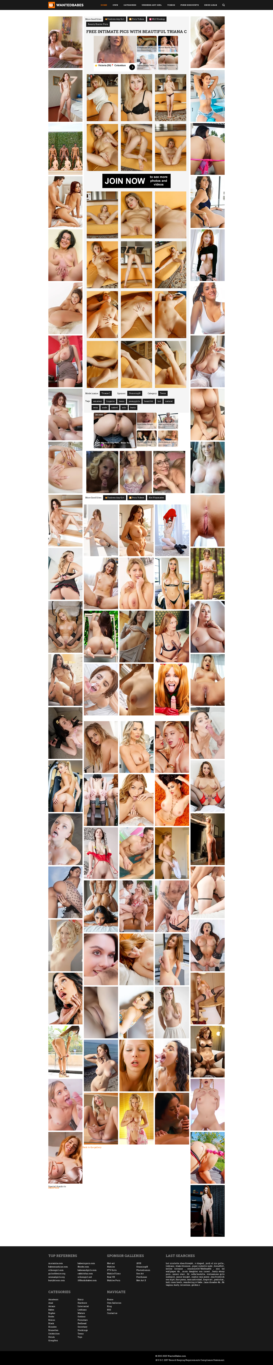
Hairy (80, 1299)
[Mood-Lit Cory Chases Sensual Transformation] (208, 467)
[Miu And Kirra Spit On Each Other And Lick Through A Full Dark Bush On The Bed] (101, 959)
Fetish (51, 1337)
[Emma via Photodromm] (101, 1065)
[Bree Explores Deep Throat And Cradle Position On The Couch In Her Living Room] (172, 906)
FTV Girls (112, 1270)
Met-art (111, 1263)
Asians (51, 1306)
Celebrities (54, 1333)
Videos (171, 5)
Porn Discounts (189, 5)
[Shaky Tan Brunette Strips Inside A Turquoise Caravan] (208, 96)
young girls (134, 401)
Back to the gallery (91, 1147)
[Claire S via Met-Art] (65, 1158)
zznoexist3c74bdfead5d (199, 1268)
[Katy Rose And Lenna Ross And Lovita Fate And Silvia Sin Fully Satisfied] (101, 800)
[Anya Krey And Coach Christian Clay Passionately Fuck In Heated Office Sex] (65, 680)
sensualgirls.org (56, 1277)
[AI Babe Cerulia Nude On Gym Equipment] (65, 786)
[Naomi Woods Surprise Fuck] (172, 1065)
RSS (109, 1309)
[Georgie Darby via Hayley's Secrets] (208, 414)
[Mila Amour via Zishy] (172, 853)
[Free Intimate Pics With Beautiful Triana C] (102, 97)
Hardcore (82, 1303)
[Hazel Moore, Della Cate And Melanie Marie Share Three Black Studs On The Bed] (65, 149)
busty (133, 407)
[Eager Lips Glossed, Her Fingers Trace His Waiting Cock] (65, 733)
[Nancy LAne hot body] (136, 1118)
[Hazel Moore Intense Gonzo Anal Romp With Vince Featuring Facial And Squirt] (208, 892)
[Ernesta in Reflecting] (101, 853)
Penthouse (141, 1277)
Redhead (82, 1323)
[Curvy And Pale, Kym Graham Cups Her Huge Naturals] (208, 627)
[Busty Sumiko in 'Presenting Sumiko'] (101, 636)
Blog (109, 1306)
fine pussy (181, 1279)
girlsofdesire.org (56, 1273)
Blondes (52, 1326)
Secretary (82, 1326)
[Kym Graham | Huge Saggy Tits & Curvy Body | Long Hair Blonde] (208, 361)
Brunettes (53, 1330)
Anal (50, 1303)
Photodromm (143, 1270)
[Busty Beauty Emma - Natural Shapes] (101, 530)
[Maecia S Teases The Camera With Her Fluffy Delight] (136, 959)
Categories (130, 5)
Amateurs (53, 1299)
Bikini (51, 1320)
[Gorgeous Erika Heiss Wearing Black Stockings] (208, 998)
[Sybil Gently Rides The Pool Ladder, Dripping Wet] (136, 853)
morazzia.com (55, 1263)
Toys (80, 1337)
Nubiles (111, 1266)
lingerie (110, 401)
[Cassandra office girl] (65, 361)
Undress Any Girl (152, 5)
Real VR (111, 1277)
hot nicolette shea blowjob (179, 1263)
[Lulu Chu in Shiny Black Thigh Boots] (65, 467)
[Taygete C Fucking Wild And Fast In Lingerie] (65, 255)
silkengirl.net (85, 1277)
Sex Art (140, 1273)
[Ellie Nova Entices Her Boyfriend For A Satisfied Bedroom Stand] (208, 733)
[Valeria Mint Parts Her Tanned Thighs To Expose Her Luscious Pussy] (208, 574)
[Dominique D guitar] (208, 308)
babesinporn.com (86, 1263)
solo (124, 407)
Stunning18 (134, 393)
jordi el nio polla (214, 1263)
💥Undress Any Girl (114, 19)
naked (114, 407)
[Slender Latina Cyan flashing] (65, 1051)
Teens (163, 393)
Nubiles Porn (113, 1280)
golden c (196, 1285)
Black (51, 1323)
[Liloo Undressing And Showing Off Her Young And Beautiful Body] (65, 892)
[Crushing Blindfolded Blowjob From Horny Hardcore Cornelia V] (136, 1065)
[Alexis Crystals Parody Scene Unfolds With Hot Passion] (172, 689)
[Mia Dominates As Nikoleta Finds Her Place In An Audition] (172, 747)
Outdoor (82, 1316)
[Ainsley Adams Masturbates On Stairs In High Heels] (65, 520)
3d (188, 1274)
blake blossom (183, 1266)
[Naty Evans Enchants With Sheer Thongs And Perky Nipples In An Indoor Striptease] (101, 1012)
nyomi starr (178, 1274)
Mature (81, 1313)
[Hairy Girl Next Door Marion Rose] (101, 583)
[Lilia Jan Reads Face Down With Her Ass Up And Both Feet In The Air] (65, 96)
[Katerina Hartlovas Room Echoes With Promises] (136, 583)
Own (115, 5)
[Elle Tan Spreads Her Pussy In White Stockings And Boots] (172, 530)
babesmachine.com (58, 1266)
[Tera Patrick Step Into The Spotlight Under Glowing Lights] (172, 800)
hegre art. (208, 1279)
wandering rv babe (192, 1282)
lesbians (170, 1266)
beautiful (148, 401)
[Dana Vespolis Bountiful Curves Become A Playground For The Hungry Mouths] (172, 1118)
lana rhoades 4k (212, 1282)
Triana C (106, 393)
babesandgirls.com (87, 1270)
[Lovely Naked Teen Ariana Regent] (65, 574)
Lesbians (82, 1309)
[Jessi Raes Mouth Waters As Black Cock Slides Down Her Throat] (172, 636)
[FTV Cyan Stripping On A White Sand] (208, 202)
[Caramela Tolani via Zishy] (136, 689)
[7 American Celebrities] (101, 906)
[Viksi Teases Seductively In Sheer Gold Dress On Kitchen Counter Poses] (208, 520)
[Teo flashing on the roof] (172, 959)
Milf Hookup (158, 19)
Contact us (112, 1313)
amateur (97, 401)
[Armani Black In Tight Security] (208, 945)
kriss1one (185, 1285)
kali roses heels (174, 1282)
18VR (138, 1263)
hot (159, 401)
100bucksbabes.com (87, 1280)
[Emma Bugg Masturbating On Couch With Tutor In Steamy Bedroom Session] (65, 1105)
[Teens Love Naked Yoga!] (65, 308)
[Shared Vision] (208, 1051)
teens (121, 401)
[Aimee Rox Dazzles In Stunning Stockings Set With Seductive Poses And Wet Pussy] (65, 627)
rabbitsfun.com (85, 1273)
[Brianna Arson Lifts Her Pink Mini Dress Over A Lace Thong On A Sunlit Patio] (208, 149)
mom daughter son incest (196, 1271)
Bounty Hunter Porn (98, 24)
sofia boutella (198, 1274)
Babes (51, 1309)
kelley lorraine (174, 1268)
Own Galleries (114, 1303)
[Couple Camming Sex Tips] (65, 202)
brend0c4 (219, 1266)
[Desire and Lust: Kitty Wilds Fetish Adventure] (101, 747)
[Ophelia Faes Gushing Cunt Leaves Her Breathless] (136, 800)
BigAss (51, 1313)
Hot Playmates (156, 497)
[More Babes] (65, 414)
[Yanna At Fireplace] (208, 839)
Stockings (83, 1330)
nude (104, 407)
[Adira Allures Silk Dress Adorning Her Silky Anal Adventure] (136, 1012)
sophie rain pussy (200, 1276)
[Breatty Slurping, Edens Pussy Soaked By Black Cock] (65, 998)
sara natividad (194, 1279)
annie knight (183, 1276)
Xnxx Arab (210, 5)
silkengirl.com (56, 1270)
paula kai (219, 1279)
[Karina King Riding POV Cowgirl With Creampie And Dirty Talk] (208, 680)
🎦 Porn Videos (136, 19)
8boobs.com (83, 1266)
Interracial (83, 1306)
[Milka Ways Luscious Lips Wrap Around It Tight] (208, 1105)
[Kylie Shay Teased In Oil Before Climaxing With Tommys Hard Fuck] (65, 839)
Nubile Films (114, 1273)
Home (104, 5)
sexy (95, 407)
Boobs (51, 1316)
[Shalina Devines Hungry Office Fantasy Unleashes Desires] (136, 747)
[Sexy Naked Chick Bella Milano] (208, 1211)
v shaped (199, 1263)
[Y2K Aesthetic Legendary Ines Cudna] (101, 1118)
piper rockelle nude (202, 1266)
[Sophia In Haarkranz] (172, 1012)
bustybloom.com (56, 1280)
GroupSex (53, 1340)
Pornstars (83, 1320)
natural (169, 401)
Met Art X (141, 1280)
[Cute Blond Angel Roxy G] (65, 945)
